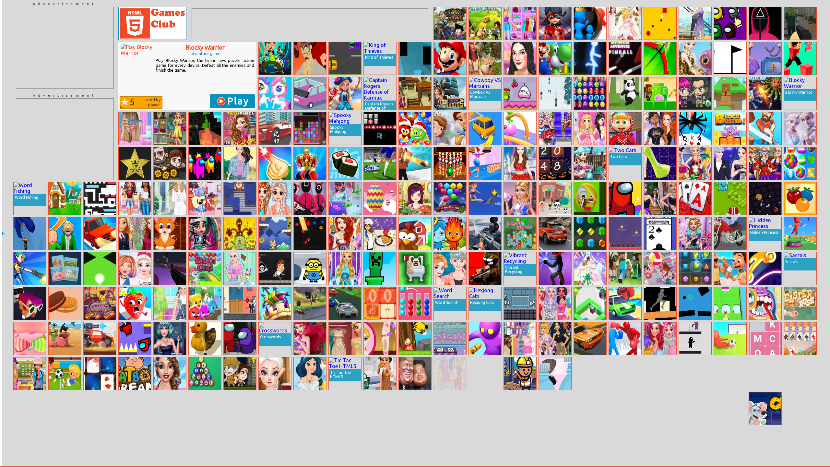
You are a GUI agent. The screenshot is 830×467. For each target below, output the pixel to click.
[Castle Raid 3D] (730, 303)
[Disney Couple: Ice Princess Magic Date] (730, 163)
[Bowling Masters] (450, 163)
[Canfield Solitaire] (660, 233)
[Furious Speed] (274, 128)
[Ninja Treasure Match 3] (590, 233)
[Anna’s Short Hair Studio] (134, 128)
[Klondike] (485, 58)
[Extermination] (695, 338)
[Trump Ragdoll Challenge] (415, 373)
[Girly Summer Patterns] (555, 303)
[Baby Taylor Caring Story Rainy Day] (134, 443)
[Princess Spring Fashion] (274, 198)
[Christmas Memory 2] (99, 373)
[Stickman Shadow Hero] (555, 268)
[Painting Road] (660, 303)
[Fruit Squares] (380, 303)
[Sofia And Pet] (415, 443)
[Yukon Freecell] (309, 163)
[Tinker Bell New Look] (800, 443)
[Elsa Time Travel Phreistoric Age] (695, 58)
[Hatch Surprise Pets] (730, 443)
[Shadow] (415, 58)
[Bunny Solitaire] (800, 338)
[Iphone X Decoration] (520, 338)
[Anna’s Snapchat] (380, 443)
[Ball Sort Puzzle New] (415, 303)
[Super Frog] (520, 93)
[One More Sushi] (345, 163)
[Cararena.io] (309, 233)
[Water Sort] (134, 408)
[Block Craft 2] (765, 373)
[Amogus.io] (625, 198)
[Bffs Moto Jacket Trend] (134, 268)
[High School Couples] (555, 128)
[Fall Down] (99, 268)
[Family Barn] (485, 23)
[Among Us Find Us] (239, 338)
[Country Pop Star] (204, 198)
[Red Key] (625, 233)
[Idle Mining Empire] (520, 373)
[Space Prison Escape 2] (695, 93)
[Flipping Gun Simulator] (169, 443)
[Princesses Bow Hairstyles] (660, 128)
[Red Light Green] (309, 198)
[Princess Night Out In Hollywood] (590, 443)
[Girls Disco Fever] (555, 338)
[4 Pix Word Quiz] (64, 268)
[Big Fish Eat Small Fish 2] (169, 408)
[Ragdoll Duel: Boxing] (625, 338)
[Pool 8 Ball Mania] (204, 373)
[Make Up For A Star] (169, 338)
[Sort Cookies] (64, 303)
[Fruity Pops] (800, 198)
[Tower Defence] (274, 303)
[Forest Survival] (800, 23)
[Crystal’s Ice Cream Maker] (239, 268)
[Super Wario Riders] (555, 58)
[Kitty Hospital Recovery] (800, 408)
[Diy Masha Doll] (625, 128)
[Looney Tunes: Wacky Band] (730, 373)
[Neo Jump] (730, 408)
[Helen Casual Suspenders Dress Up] (169, 303)
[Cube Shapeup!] (590, 198)
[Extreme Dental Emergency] (625, 373)
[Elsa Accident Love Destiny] (450, 268)
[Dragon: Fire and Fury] (99, 303)
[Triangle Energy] (695, 268)
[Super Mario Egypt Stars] (450, 58)
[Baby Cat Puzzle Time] (169, 233)
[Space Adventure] (590, 93)
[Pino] (695, 408)
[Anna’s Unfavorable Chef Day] (590, 408)
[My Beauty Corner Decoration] (134, 198)
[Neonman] (590, 58)
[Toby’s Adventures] (274, 233)
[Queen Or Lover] (800, 128)
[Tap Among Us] (730, 23)
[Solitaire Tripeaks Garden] (695, 198)
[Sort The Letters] (765, 338)
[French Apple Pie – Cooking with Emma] (380, 233)
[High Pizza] (485, 163)
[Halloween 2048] (555, 163)
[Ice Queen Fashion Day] (345, 338)
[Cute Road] (309, 93)
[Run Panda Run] (625, 93)
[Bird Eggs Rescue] (415, 338)
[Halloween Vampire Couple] (64, 408)
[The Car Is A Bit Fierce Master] (555, 443)
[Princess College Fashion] (765, 163)
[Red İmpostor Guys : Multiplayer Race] (204, 163)
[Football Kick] (520, 408)
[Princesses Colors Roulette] (660, 338)
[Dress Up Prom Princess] (590, 128)
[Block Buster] (730, 128)
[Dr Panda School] (555, 198)
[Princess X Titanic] (695, 23)
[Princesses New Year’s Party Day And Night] (485, 373)
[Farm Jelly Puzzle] (415, 233)
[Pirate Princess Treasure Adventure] (345, 93)
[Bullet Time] (239, 303)
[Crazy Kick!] (730, 338)
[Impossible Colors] (590, 303)
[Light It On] (274, 163)
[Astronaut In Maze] (485, 408)
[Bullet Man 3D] (485, 338)
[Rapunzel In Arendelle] (345, 268)
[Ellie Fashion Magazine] (239, 128)
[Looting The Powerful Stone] (64, 198)
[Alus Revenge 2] (309, 128)
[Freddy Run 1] (274, 268)
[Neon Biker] (765, 268)
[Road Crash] (625, 303)
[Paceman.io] (765, 198)
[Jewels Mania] (520, 233)
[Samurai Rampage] (309, 58)
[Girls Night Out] (520, 198)
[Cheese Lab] (765, 408)
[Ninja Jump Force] (695, 443)
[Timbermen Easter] (415, 268)
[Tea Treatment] (415, 198)
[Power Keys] (415, 408)
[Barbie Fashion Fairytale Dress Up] (520, 163)
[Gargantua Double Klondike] (695, 128)
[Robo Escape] (380, 128)
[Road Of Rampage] (99, 338)
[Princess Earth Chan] (450, 408)
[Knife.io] (765, 93)
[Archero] (660, 58)
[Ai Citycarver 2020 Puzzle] (555, 233)
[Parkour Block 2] (800, 58)
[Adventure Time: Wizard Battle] (309, 408)
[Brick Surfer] (730, 93)
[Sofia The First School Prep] (625, 408)
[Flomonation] (309, 268)
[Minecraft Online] (625, 268)
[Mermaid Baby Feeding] (309, 338)
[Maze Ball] (555, 408)
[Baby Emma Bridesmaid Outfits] (590, 373)
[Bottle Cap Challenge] (555, 373)
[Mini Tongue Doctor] (99, 443)
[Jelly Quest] (239, 233)
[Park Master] (485, 128)
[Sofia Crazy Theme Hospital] (765, 58)
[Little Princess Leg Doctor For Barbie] (380, 338)
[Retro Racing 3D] (660, 443)
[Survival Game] (204, 408)
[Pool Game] (450, 443)
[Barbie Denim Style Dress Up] (239, 163)
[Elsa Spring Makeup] (274, 373)
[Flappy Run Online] (29, 303)
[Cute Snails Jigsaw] (64, 338)
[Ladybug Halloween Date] (555, 23)
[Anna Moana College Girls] (29, 373)
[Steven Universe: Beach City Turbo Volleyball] (660, 268)
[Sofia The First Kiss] (450, 128)
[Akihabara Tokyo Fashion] (520, 443)
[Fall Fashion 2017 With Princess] (29, 443)
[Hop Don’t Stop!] (345, 408)
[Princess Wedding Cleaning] (590, 268)
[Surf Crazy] (485, 198)
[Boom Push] (590, 23)
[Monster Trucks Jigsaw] (660, 408)
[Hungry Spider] (380, 408)
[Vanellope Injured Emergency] (204, 233)
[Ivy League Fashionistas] (134, 233)
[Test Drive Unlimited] (99, 233)
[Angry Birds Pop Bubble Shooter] (415, 128)
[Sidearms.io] (309, 303)
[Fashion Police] (660, 198)
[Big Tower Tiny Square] (99, 198)
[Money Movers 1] (239, 198)
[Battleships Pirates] (450, 93)
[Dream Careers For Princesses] (345, 233)
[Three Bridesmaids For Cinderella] (625, 23)
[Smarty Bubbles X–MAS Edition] (450, 198)
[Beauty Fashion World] (169, 373)
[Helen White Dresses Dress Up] (169, 198)
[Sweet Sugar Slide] (29, 338)
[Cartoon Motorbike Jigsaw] (730, 233)
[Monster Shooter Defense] (239, 443)
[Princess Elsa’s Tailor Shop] (625, 443)
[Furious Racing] (345, 303)
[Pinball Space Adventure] (625, 58)
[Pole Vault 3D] (520, 128)
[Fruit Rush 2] (134, 303)
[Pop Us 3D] (274, 443)
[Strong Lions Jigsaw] (309, 443)
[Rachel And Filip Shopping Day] (765, 443)
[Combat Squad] (730, 198)
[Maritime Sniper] (485, 233)
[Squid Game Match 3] (765, 23)
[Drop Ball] (695, 303)
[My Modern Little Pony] (345, 443)
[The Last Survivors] (169, 163)
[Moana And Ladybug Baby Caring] (800, 373)
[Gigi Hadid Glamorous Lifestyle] (450, 373)
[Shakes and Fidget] (450, 23)
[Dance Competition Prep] (695, 233)
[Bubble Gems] (204, 268)
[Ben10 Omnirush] (274, 58)
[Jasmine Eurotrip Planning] (309, 373)
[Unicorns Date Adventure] (274, 93)
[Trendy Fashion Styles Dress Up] (520, 23)
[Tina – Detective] (274, 408)
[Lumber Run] (765, 128)
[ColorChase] (99, 408)
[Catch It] (660, 23)
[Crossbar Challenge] (380, 163)
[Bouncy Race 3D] (800, 233)
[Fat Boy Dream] (134, 373)
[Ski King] (555, 93)
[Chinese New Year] (660, 373)
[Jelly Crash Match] (204, 303)
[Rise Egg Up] (380, 198)
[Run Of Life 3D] (64, 233)
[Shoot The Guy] (485, 443)
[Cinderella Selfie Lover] (695, 373)
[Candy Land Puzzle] (800, 163)
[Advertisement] (64, 47)
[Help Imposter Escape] (134, 338)
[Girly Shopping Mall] (169, 128)
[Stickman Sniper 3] (485, 268)
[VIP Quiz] (134, 163)
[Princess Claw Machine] (450, 338)
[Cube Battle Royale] (415, 163)
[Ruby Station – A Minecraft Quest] (415, 93)
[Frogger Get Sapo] (345, 58)
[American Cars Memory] (590, 338)
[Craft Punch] (380, 268)
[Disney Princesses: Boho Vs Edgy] (204, 443)
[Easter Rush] (800, 303)
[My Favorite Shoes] (660, 163)
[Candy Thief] (660, 93)
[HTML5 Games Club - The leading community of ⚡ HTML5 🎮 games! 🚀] (152, 23)
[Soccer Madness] (64, 373)
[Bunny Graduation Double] (239, 408)
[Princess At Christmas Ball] (695, 163)
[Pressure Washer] (204, 338)
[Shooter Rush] (29, 268)
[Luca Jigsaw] (730, 268)
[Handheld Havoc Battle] (204, 128)
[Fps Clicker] (169, 268)
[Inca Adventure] (239, 373)
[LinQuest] (520, 303)
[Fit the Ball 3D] (29, 408)
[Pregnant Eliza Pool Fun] (590, 163)
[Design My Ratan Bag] (380, 373)
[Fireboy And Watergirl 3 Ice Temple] (450, 233)
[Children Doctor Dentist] (765, 303)
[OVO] (730, 58)
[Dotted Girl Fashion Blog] (345, 198)
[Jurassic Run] (29, 233)
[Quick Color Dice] (64, 443)
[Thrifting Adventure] (520, 58)
